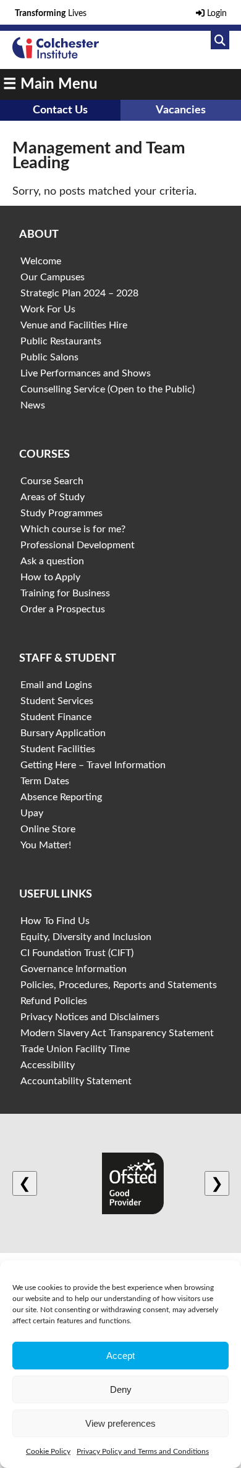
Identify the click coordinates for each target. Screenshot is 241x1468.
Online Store (47, 829)
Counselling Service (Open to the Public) (107, 389)
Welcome (40, 261)
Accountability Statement (76, 1081)
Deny (121, 1389)
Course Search (51, 481)
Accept (120, 1355)
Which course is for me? (72, 529)
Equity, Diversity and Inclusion (85, 937)
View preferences (120, 1423)
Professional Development (77, 545)
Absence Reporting (61, 797)
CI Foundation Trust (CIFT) (76, 953)
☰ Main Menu (50, 84)
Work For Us (47, 309)
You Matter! (45, 845)
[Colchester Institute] (55, 55)
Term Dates (44, 781)
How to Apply (50, 577)
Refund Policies (53, 1001)
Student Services (56, 701)
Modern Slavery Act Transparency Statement (117, 1033)
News (32, 405)
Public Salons (49, 357)
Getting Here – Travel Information (93, 765)
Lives (51, 13)
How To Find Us (55, 921)
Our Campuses (52, 277)
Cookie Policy (48, 1451)
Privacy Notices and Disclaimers (89, 1017)
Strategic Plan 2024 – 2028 (79, 293)
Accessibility (47, 1065)
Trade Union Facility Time (75, 1049)
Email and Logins (56, 685)
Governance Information (73, 969)
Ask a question (52, 561)
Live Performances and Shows (85, 373)
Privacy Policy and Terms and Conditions (143, 1451)
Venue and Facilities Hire (73, 325)
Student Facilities (57, 749)
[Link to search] (220, 40)
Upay (31, 813)
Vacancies (181, 110)
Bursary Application (63, 733)
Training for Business (65, 593)
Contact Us (60, 110)
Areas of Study (52, 497)
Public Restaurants (60, 341)
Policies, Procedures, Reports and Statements (118, 985)
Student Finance (55, 717)
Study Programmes (61, 513)
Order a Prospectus (62, 609)
